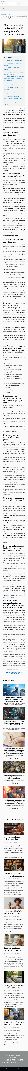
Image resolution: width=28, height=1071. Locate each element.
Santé (20, 1060)
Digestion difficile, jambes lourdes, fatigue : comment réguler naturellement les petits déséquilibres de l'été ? (14, 751)
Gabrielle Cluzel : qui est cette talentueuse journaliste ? (13, 875)
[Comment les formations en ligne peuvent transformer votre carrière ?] (14, 713)
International (13, 1057)
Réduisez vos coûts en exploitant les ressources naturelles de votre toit (14, 699)
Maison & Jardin (10, 1060)
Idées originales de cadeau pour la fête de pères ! (13, 839)
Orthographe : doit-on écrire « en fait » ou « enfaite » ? (13, 987)
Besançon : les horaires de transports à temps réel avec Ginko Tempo (14, 1024)
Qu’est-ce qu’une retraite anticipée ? (15, 60)
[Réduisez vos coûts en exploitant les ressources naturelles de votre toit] (14, 690)
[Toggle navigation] (3, 8)
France (8, 14)
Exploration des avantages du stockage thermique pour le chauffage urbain (14, 776)
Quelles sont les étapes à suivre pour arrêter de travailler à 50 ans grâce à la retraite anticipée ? (14, 78)
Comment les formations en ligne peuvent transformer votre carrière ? (14, 723)
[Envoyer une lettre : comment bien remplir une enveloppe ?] (14, 939)
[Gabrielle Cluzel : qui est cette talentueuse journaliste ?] (14, 865)
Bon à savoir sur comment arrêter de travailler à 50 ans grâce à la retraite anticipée (13, 102)
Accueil (3, 14)
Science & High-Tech (10, 1062)
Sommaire (9, 58)
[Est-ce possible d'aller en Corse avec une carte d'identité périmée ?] (14, 903)
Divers (22, 1062)
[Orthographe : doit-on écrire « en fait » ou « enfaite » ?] (14, 977)
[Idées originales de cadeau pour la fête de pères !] (14, 828)
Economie (10, 1055)
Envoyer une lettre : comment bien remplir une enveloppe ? (14, 950)
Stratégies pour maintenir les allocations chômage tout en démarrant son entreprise (14, 801)
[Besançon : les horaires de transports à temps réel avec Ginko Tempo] (14, 1014)
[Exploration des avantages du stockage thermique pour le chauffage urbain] (14, 767)
